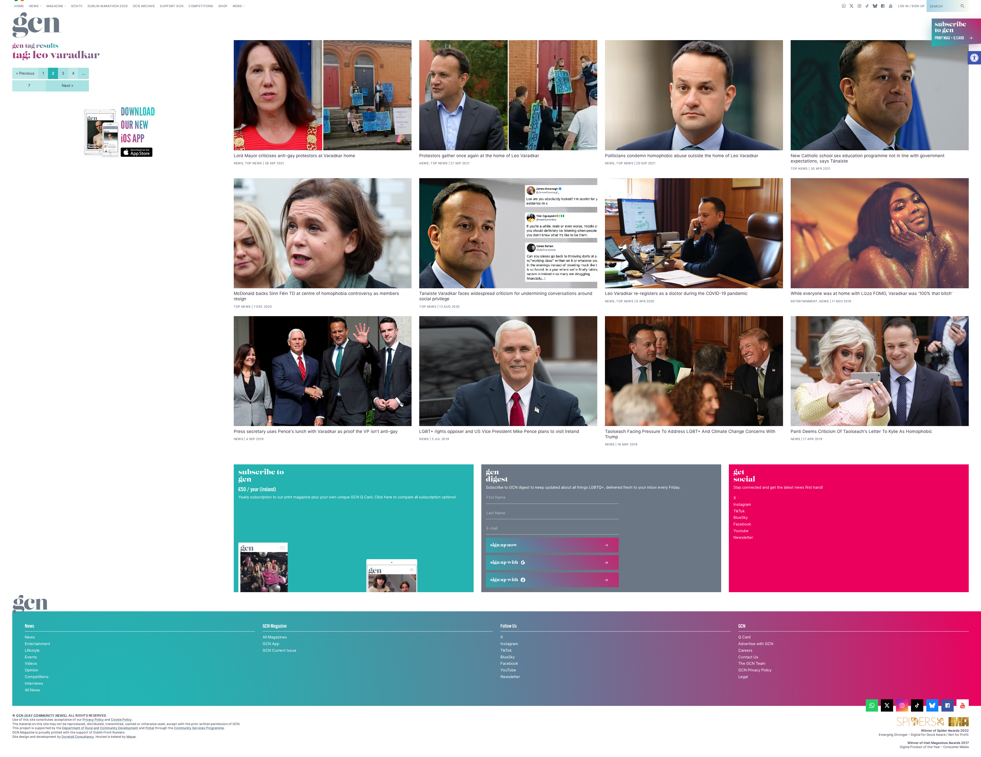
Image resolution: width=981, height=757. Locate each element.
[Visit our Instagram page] (859, 6)
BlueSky (740, 517)
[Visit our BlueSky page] (875, 6)
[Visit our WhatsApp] (844, 6)
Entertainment (37, 643)
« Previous (25, 73)
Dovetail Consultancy (78, 737)
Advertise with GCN (755, 643)
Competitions (201, 6)
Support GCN (171, 6)
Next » (67, 85)
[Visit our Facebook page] (883, 6)
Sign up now (503, 545)
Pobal (149, 728)
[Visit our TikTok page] (867, 6)
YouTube (508, 670)
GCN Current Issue (279, 650)
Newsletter (743, 537)
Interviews (34, 683)
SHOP (222, 6)
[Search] (962, 6)
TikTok (739, 511)
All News (32, 690)
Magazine (54, 6)
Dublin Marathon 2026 (108, 6)
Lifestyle (32, 650)
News (34, 6)
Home (19, 6)
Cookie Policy (121, 719)
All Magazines (275, 637)
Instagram (742, 504)
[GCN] (30, 609)
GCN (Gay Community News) (41, 715)
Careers (745, 650)
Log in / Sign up (911, 6)
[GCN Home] (37, 25)
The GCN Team (751, 663)
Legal (743, 676)
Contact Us (748, 657)
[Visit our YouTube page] (890, 6)
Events (31, 657)
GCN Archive (144, 6)
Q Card (744, 637)
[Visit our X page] (851, 6)
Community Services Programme (199, 728)
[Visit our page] (872, 705)
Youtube (741, 531)
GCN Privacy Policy (755, 670)
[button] (974, 57)
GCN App (271, 643)
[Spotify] (119, 132)
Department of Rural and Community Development (100, 728)
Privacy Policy (93, 719)
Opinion (31, 670)
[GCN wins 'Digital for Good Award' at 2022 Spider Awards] (920, 722)
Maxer (131, 737)
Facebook (742, 524)
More (237, 6)
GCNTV (77, 6)
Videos (31, 663)
